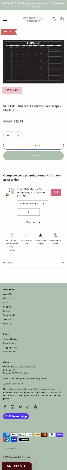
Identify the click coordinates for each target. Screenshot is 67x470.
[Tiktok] (27, 406)
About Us (7, 294)
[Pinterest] (35, 406)
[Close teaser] (31, 461)
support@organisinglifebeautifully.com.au (28, 378)
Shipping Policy (10, 347)
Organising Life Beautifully (19, 457)
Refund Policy (9, 351)
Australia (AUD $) (10, 449)
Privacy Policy (9, 343)
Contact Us (8, 298)
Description (8, 262)
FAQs (5, 302)
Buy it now (33, 155)
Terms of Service (10, 339)
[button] (17, 466)
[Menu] (5, 19)
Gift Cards (7, 323)
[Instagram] (12, 406)
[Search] (54, 19)
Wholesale (8, 319)
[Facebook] (5, 406)
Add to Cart (33, 145)
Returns (6, 311)
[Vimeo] (20, 406)
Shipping (7, 306)
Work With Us (9, 315)
